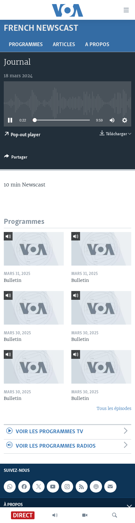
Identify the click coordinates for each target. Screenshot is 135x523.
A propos (97, 45)
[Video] (84, 515)
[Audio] (55, 515)
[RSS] (82, 487)
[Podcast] (96, 487)
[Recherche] (114, 515)
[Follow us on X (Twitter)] (38, 487)
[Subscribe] (110, 487)
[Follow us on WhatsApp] (10, 487)
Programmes (26, 45)
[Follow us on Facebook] (24, 487)
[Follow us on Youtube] (53, 487)
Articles (64, 45)
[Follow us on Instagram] (67, 487)
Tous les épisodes (114, 408)
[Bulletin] (34, 249)
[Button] (15, 158)
